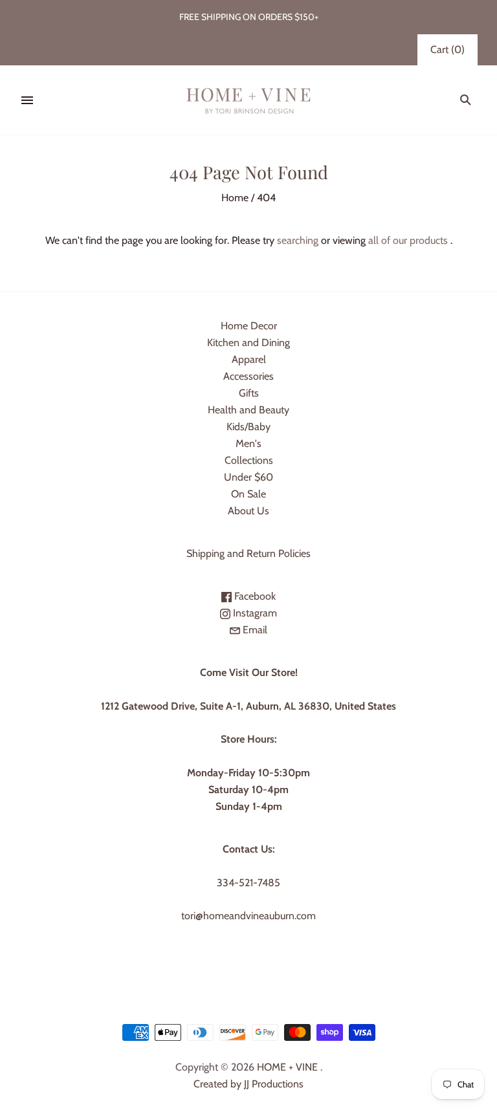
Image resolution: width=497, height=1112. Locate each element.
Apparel (249, 359)
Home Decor (249, 326)
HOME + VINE (287, 1067)
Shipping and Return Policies (248, 553)
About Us (248, 511)
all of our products (408, 240)
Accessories (248, 376)
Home (234, 197)
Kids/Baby (248, 426)
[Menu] (27, 100)
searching (297, 240)
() (447, 49)
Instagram (253, 613)
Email (253, 630)
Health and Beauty (248, 410)
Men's (248, 443)
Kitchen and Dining (248, 342)
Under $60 (248, 477)
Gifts (249, 393)
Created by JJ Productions (248, 1084)
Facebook (254, 596)
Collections (249, 460)
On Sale (248, 494)
